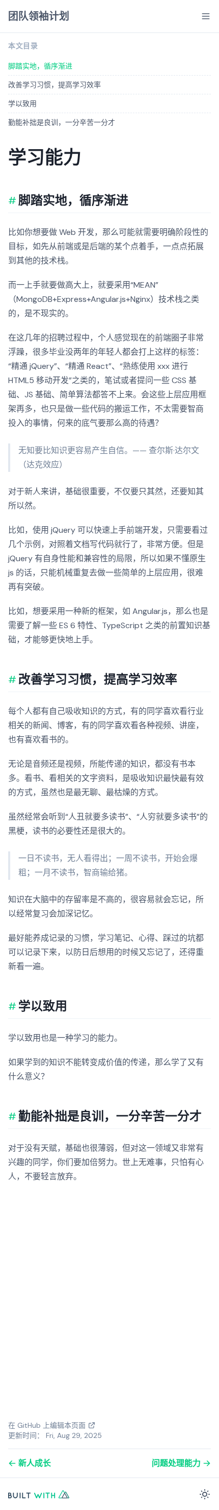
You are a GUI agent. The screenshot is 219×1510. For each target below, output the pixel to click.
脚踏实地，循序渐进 (40, 66)
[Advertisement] (109, 1303)
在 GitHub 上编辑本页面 (47, 1425)
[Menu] (206, 16)
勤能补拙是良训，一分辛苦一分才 (61, 122)
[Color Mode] (205, 1494)
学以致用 (22, 103)
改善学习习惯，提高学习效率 (54, 84)
